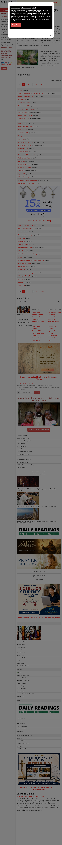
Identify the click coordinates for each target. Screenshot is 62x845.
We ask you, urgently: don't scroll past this (23, 8)
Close (50, 35)
